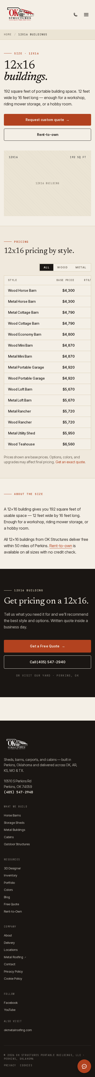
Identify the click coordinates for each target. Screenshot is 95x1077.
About (8, 935)
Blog (7, 897)
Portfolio (9, 883)
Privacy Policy (13, 971)
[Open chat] (84, 1066)
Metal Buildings (14, 830)
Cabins (9, 837)
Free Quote (11, 904)
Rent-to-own (47, 134)
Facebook (11, 1003)
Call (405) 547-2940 (47, 662)
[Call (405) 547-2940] (75, 14)
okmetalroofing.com (18, 1030)
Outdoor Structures (17, 844)
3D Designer (12, 868)
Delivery (9, 943)
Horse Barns (12, 815)
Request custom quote (48, 120)
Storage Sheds (14, 823)
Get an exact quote (70, 462)
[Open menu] (86, 14)
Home (8, 34)
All (47, 267)
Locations (11, 950)
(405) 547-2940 (18, 792)
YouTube (9, 1010)
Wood (62, 267)
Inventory (10, 875)
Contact (9, 964)
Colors (8, 890)
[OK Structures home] (20, 14)
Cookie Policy (13, 978)
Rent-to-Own (13, 911)
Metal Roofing (15, 957)
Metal (81, 267)
